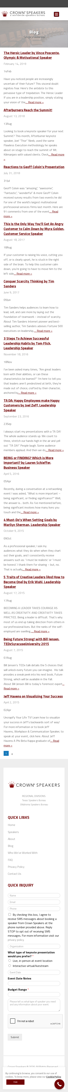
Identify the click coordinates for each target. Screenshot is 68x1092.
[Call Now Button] (59, 1084)
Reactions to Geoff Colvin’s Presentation (34, 166)
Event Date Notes (19, 978)
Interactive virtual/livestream (30, 966)
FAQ (10, 860)
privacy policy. (16, 940)
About (11, 839)
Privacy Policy (16, 867)
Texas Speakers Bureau (34, 800)
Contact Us (14, 873)
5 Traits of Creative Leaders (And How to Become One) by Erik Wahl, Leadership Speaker (34, 581)
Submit (63, 14)
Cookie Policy (53, 1077)
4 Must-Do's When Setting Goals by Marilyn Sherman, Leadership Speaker (32, 522)
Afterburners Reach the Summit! (28, 110)
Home (11, 825)
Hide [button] (15, 1082)
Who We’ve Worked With (23, 853)
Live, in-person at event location (32, 961)
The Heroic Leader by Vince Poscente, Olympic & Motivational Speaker (32, 55)
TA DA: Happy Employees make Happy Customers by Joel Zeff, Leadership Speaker (32, 405)
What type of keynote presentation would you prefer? (31, 954)
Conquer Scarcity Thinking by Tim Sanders (29, 283)
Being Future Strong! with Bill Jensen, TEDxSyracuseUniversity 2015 (31, 641)
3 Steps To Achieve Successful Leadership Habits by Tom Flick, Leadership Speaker (27, 343)
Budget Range (18, 989)
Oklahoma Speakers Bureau (34, 804)
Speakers (13, 832)
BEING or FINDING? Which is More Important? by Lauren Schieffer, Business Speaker (28, 462)
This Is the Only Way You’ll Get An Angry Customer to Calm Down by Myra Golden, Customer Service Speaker (34, 228)
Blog (10, 846)
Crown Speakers (17, 1067)
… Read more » (34, 102)
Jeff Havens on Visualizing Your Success (33, 696)
